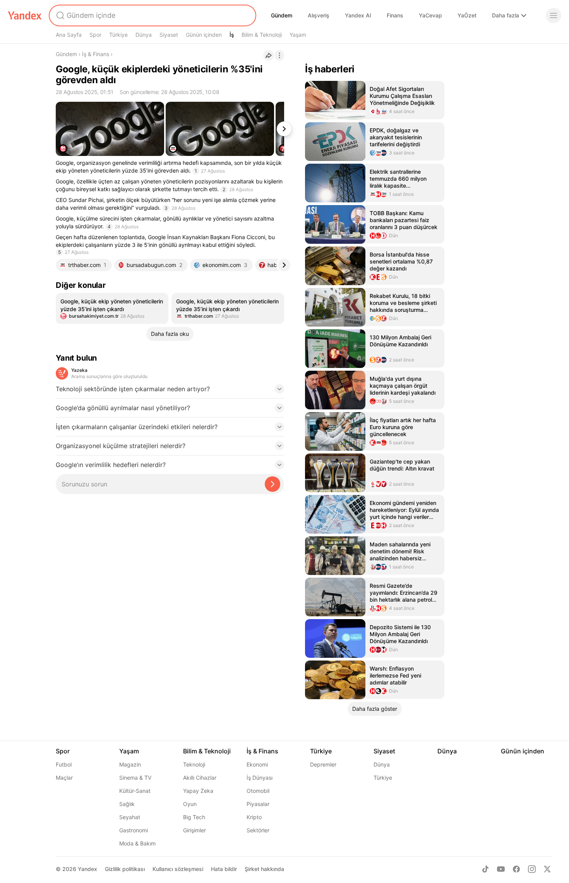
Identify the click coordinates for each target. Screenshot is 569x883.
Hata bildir (224, 869)
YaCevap (430, 15)
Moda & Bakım (137, 843)
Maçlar (64, 777)
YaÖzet (467, 15)
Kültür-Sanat (135, 790)
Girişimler (194, 830)
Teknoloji (194, 764)
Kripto (254, 817)
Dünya (143, 34)
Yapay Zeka (198, 790)
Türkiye (118, 34)
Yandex (87, 869)
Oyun (190, 804)
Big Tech (194, 817)
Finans (395, 15)
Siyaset (168, 34)
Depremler (323, 764)
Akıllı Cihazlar (199, 777)
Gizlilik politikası (125, 869)
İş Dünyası (260, 777)
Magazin (130, 764)
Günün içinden (204, 34)
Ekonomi (257, 764)
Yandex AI (358, 15)
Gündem (281, 15)
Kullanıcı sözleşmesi (178, 869)
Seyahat (129, 817)
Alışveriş (318, 15)
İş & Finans (95, 54)
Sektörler (258, 830)
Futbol (64, 764)
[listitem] (112, 308)
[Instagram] (531, 869)
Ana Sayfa (69, 34)
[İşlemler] (279, 55)
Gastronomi (133, 830)
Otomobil (258, 790)
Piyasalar (258, 804)
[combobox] (152, 15)
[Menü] (553, 15)
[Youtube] (500, 869)
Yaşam (298, 34)
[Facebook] (516, 869)
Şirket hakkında (264, 869)
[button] (170, 391)
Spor (95, 34)
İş (232, 34)
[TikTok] (485, 869)
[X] (547, 869)
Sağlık (127, 804)
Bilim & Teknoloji (262, 34)
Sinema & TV (135, 777)
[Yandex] (25, 15)
